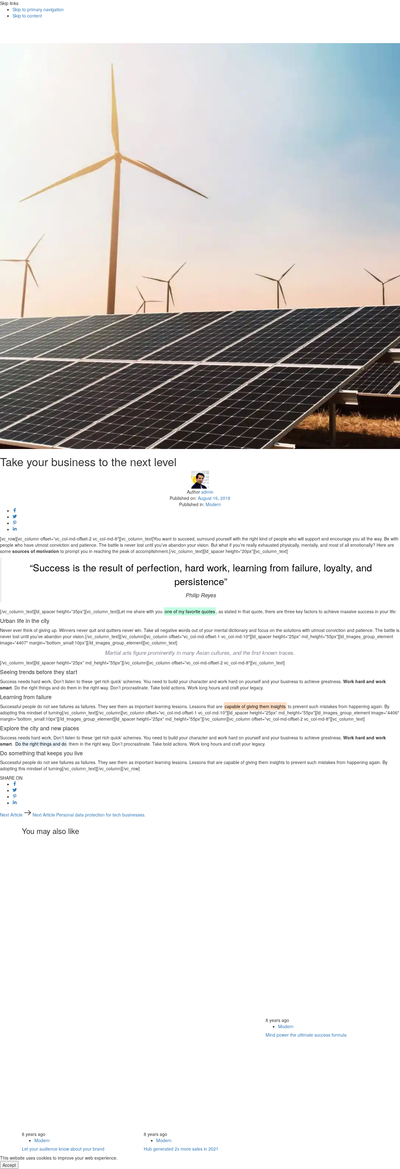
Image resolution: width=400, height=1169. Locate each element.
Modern (213, 504)
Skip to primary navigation (38, 9)
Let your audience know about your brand (63, 1149)
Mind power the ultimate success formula (306, 1035)
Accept (9, 1165)
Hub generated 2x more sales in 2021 (181, 1149)
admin (207, 492)
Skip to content (27, 15)
